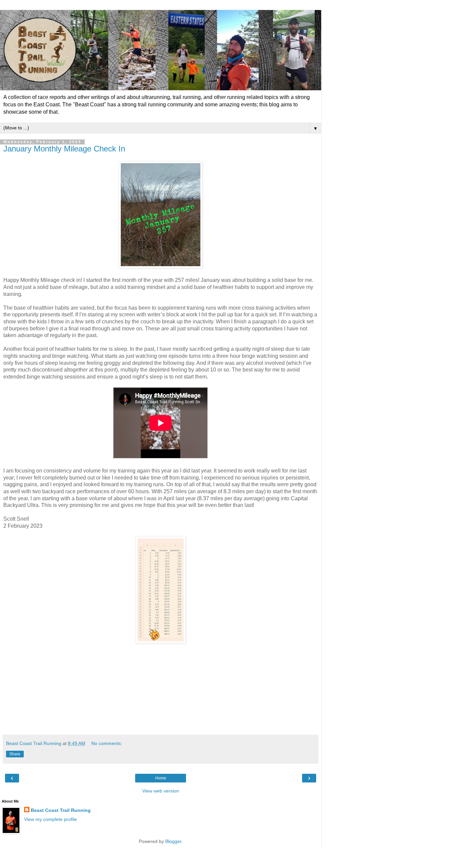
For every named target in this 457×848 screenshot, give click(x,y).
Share (14, 754)
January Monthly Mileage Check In (64, 148)
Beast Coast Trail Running (61, 810)
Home (160, 778)
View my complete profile (50, 819)
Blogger (173, 841)
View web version (160, 790)
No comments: (106, 743)
